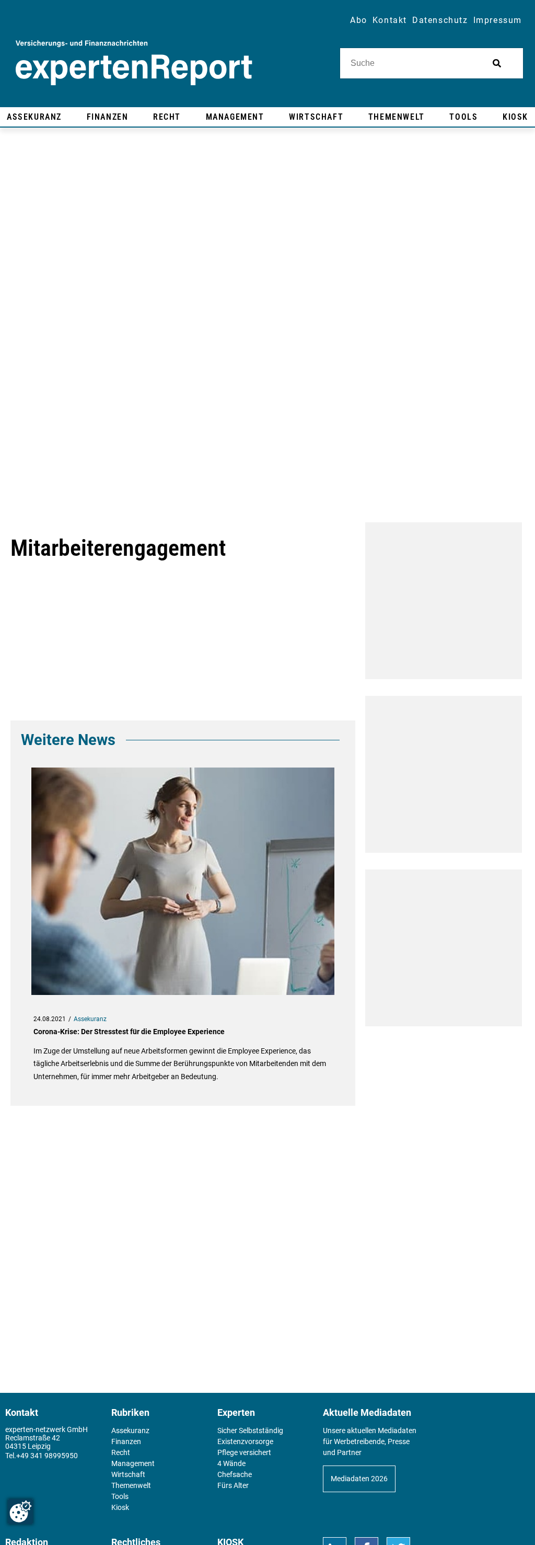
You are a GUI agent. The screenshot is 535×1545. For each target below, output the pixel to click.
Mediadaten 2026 (359, 1478)
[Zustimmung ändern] (20, 1511)
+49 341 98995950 (47, 1455)
